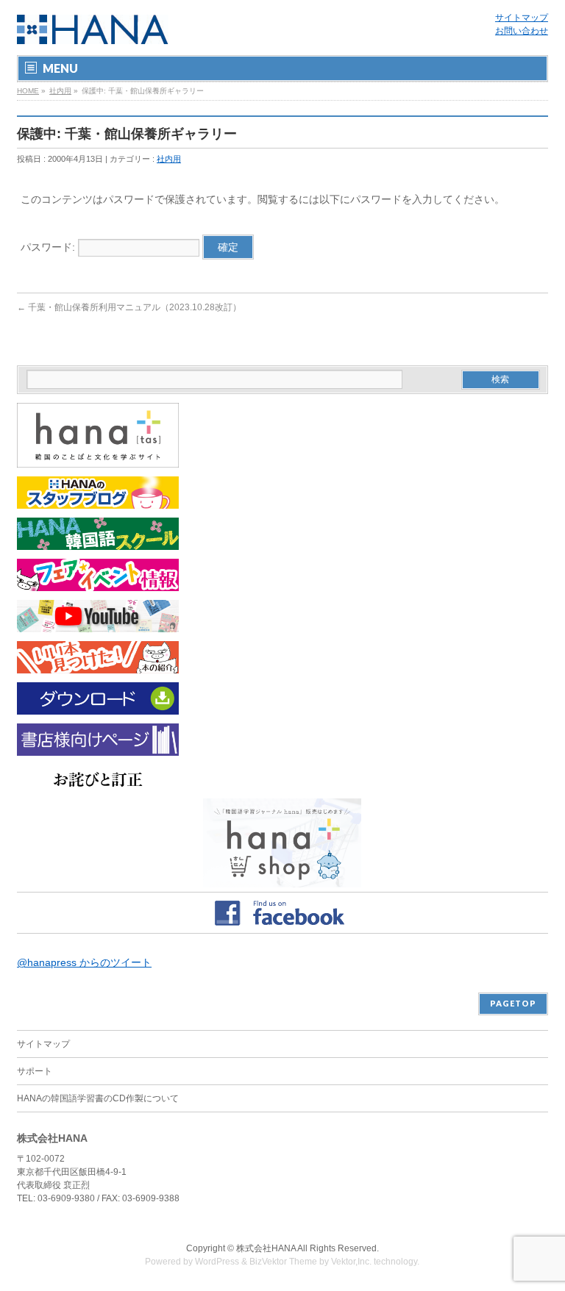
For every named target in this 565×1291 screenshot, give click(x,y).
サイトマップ (521, 17)
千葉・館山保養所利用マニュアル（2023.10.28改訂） (129, 307)
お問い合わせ (521, 31)
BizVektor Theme (283, 1261)
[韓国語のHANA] (92, 27)
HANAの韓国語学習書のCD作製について (98, 1098)
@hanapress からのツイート (84, 962)
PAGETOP (513, 1003)
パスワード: (49, 247)
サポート (34, 1071)
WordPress (217, 1261)
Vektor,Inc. (351, 1261)
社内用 (60, 91)
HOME (28, 91)
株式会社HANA (266, 1248)
